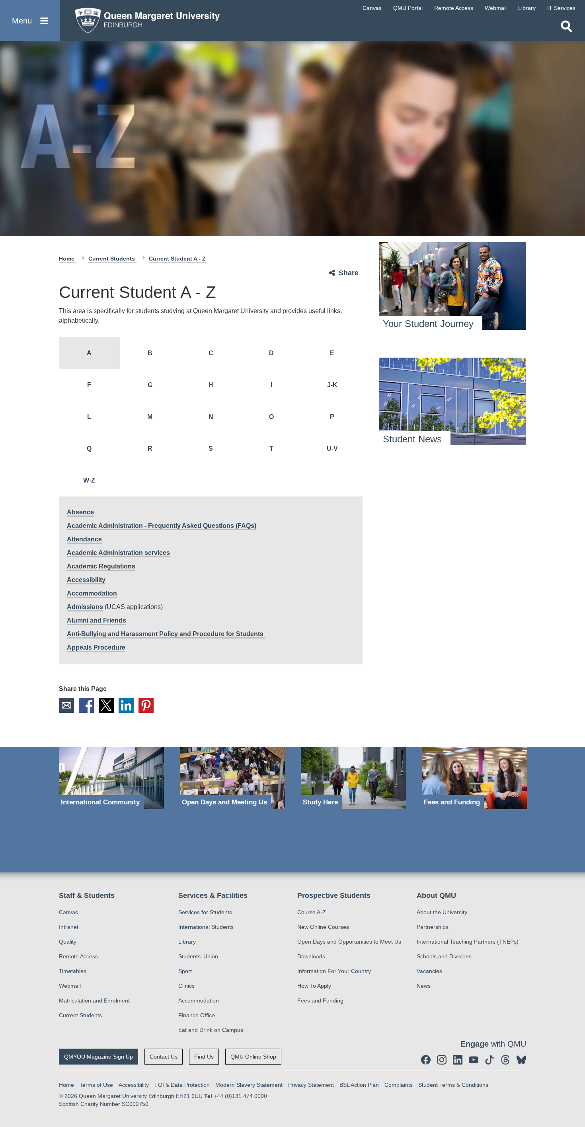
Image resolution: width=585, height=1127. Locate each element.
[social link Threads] (505, 1060)
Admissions (85, 606)
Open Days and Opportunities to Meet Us (349, 941)
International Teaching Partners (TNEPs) (468, 941)
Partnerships (432, 927)
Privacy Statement (311, 1085)
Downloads (311, 956)
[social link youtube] (473, 1060)
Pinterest (146, 705)
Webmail (70, 986)
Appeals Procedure (96, 647)
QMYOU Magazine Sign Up (98, 1056)
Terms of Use (96, 1085)
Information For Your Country (334, 971)
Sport (185, 971)
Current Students (112, 258)
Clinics (186, 986)
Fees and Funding (320, 1000)
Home (67, 258)
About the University (442, 912)
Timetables (72, 971)
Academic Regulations (101, 566)
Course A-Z (311, 912)
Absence (80, 512)
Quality (67, 941)
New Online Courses (323, 927)
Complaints (398, 1085)
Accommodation (92, 593)
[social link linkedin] (457, 1060)
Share (349, 273)
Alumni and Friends (96, 620)
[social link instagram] (442, 1060)
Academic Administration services (118, 552)
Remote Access (78, 956)
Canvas (68, 912)
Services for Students (205, 912)
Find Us (204, 1056)
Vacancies (429, 971)
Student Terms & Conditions (453, 1085)
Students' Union (198, 956)
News (424, 986)
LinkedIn (126, 705)
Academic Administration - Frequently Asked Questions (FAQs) (161, 525)
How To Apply (314, 986)
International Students (206, 927)
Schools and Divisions (444, 956)
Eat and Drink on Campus (210, 1030)
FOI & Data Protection (182, 1085)
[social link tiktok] (489, 1060)
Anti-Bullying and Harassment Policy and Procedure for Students (166, 634)
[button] (30, 20)
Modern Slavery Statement (249, 1085)
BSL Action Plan (359, 1085)
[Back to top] (575, 1049)
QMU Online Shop (253, 1056)
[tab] (89, 353)
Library (187, 941)
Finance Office (196, 1015)
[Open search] (566, 26)
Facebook (86, 705)
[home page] (144, 18)
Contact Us (163, 1056)
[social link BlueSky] (521, 1060)
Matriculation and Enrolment (94, 1000)
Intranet (68, 927)
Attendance (84, 539)
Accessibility (86, 579)
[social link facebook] (426, 1060)
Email (66, 705)
